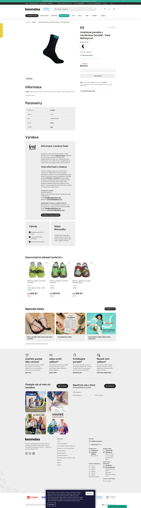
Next (119, 328)
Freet (51, 127)
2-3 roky (33, 288)
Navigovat (111, 386)
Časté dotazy (43, 3)
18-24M (29, 289)
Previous (21, 328)
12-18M (43, 288)
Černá (52, 122)
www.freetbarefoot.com (54, 199)
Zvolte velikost (98, 76)
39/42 (87, 59)
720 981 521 (108, 465)
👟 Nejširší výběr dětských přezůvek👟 (88, 1)
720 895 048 (108, 450)
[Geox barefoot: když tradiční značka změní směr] (101, 323)
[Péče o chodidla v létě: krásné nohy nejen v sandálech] (40, 323)
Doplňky (52, 110)
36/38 (82, 59)
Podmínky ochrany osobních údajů (66, 457)
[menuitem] (32, 15)
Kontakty (50, 3)
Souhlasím (89, 493)
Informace (29, 78)
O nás (26, 3)
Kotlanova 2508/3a (94, 453)
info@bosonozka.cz (96, 441)
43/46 (92, 59)
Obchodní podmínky (62, 455)
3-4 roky (38, 288)
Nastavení (51, 504)
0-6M (29, 288)
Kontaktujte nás (77, 372)
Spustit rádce (53, 372)
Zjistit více (28, 372)
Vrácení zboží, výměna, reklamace (66, 446)
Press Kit (59, 465)
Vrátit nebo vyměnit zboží (104, 372)
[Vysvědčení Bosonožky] (70, 323)
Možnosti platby (61, 450)
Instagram (63, 386)
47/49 (97, 59)
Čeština (105, 3)
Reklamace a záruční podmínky (65, 448)
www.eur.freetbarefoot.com (55, 210)
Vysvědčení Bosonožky (65, 337)
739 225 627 (81, 3)
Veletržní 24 (108, 452)
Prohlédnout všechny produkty (50, 215)
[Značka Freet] (85, 27)
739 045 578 (97, 3)
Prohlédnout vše (110, 309)
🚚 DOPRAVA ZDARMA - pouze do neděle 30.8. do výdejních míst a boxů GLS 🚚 (61, 1)
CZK (111, 3)
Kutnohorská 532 (110, 467)
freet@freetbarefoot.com (53, 198)
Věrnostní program (34, 3)
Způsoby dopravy (61, 453)
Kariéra (59, 462)
